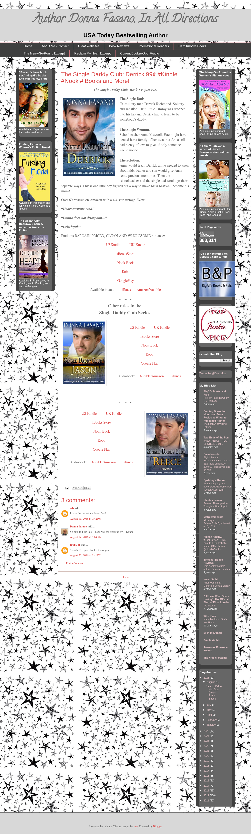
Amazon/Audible (148, 289)
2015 (207, 780)
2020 (207, 755)
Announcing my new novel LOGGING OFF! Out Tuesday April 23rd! (217, 486)
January (211, 724)
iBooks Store (149, 336)
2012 (207, 795)
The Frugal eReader (215, 657)
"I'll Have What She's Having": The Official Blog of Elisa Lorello (216, 599)
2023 (207, 740)
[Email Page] (67, 487)
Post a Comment (75, 563)
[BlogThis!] (78, 488)
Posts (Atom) (133, 590)
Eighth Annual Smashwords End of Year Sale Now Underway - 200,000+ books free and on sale (217, 463)
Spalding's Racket (214, 480)
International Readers (154, 46)
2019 (207, 760)
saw (136, 826)
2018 (207, 765)
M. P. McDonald (213, 632)
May (209, 709)
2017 (207, 770)
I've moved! (210, 605)
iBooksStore (125, 253)
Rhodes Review (213, 500)
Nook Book (125, 262)
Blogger (157, 826)
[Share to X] (82, 488)
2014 (207, 785)
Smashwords (211, 454)
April (210, 714)
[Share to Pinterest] (89, 488)
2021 (207, 750)
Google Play (149, 363)
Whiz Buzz (210, 616)
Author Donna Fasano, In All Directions (126, 19)
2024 (207, 735)
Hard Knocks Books (192, 46)
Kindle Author (212, 640)
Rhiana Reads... (213, 536)
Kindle (137, 244)
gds (72, 508)
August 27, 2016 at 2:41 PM (85, 555)
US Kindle (137, 327)
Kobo (125, 271)
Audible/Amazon (151, 375)
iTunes (126, 289)
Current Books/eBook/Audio (139, 53)
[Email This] (74, 488)
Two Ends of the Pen (216, 437)
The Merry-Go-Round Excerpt (44, 53)
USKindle (113, 244)
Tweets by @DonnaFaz (212, 373)
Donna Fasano (78, 526)
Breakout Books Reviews (213, 561)
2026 (207, 677)
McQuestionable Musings (213, 518)
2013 (207, 790)
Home (28, 46)
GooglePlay (125, 280)
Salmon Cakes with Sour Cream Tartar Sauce (214, 692)
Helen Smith (211, 579)
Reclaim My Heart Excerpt (92, 53)
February (212, 719)
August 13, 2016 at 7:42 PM (85, 518)
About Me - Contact (55, 46)
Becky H (75, 545)
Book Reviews (119, 46)
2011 (207, 800)
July (209, 704)
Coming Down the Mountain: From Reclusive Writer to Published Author (215, 416)
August (211, 682)
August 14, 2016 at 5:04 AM (86, 537)
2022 (207, 745)
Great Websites (88, 46)
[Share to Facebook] (85, 488)
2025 (207, 731)
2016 (207, 775)
